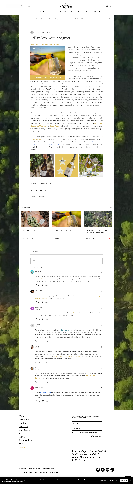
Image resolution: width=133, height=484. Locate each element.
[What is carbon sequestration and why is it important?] (98, 219)
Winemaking (67, 19)
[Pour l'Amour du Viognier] (66, 219)
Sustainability (33, 19)
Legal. (35, 472)
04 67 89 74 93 (79, 460)
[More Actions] (101, 272)
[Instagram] (107, 6)
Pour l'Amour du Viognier (64, 230)
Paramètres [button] (102, 481)
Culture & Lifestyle (80, 19)
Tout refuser (113, 481)
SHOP (22, 433)
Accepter (124, 481)
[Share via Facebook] (31, 190)
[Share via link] (46, 190)
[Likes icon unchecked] (36, 285)
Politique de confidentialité (15, 482)
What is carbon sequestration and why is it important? (97, 231)
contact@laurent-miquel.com (86, 457)
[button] (111, 6)
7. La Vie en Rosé (29, 230)
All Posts (23, 19)
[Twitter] (103, 470)
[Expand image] (42, 165)
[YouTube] (107, 470)
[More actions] (101, 32)
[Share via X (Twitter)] (36, 190)
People (43, 19)
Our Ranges (24, 430)
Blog (21, 444)
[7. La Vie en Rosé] (35, 219)
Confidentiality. (43, 472)
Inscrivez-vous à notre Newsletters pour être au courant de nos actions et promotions (85, 417)
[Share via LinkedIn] (41, 190)
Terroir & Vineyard (54, 19)
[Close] (130, 480)
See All (110, 207)
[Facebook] (103, 6)
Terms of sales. (53, 472)
